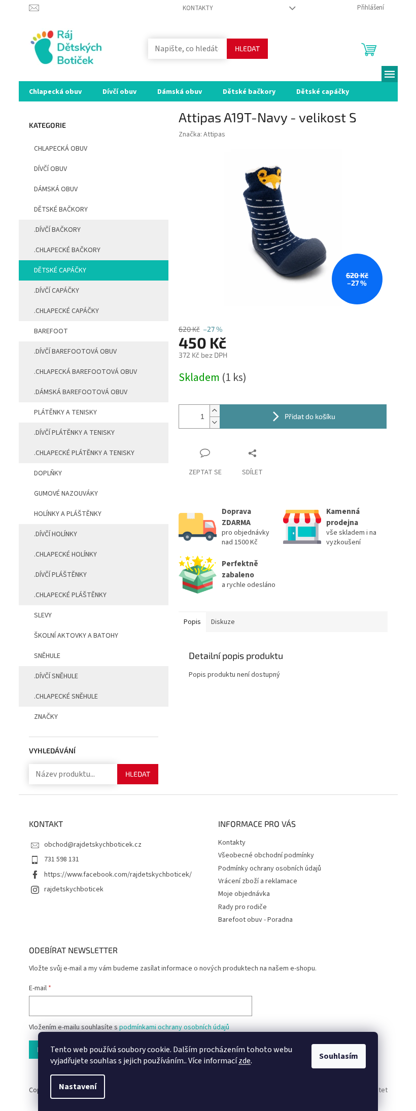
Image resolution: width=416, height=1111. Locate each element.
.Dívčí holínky (55, 534)
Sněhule (47, 656)
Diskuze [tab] (223, 622)
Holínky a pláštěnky (67, 514)
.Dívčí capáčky (56, 291)
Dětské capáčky (60, 270)
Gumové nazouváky (66, 494)
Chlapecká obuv (60, 149)
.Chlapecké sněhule (66, 696)
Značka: (202, 134)
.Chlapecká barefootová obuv (85, 372)
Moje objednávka (244, 894)
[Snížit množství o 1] (215, 422)
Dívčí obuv (50, 169)
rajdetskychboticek (73, 889)
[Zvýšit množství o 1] (215, 410)
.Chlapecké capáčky (66, 311)
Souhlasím (338, 1056)
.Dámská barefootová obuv (80, 392)
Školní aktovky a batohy (76, 636)
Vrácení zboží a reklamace (257, 881)
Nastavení (77, 1086)
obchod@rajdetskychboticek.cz (93, 845)
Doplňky (48, 473)
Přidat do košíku (310, 416)
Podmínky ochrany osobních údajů (269, 868)
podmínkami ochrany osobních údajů (174, 1027)
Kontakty (198, 8)
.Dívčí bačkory (57, 230)
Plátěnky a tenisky (65, 412)
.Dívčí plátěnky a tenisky (74, 433)
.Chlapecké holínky (65, 554)
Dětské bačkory (61, 209)
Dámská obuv (56, 189)
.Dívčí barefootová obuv (75, 351)
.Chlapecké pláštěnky (70, 595)
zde (244, 1060)
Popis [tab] (192, 622)
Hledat (247, 48)
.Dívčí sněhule (56, 676)
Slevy (43, 615)
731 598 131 (61, 859)
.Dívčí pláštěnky (60, 575)
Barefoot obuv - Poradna (255, 920)
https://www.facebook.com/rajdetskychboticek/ (118, 875)
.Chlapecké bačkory (67, 250)
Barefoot (51, 331)
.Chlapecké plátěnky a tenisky (84, 453)
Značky (46, 717)
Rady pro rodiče (242, 907)
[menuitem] (55, 91)
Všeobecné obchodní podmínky (266, 855)
